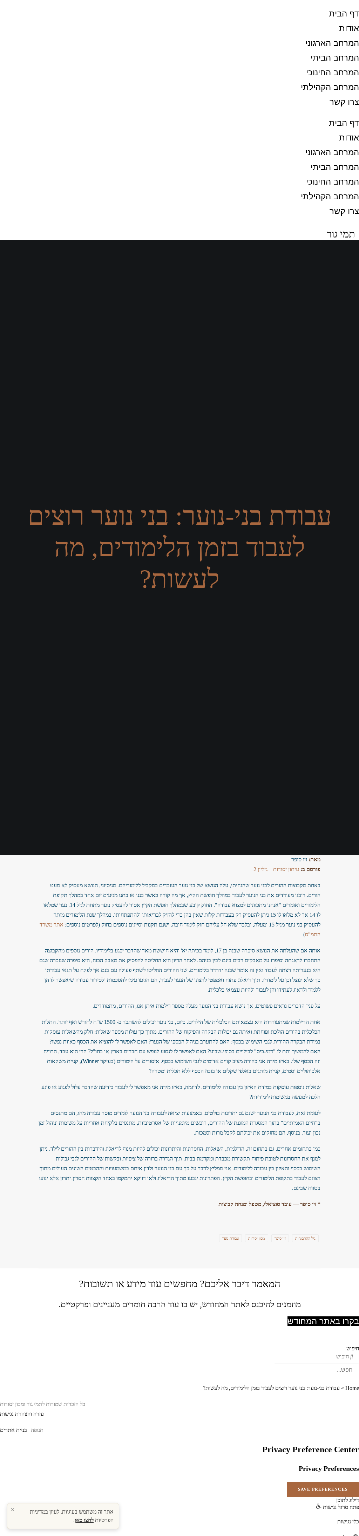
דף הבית (344, 13)
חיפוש (352, 1348)
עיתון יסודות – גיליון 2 (276, 869)
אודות (349, 28)
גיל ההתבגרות (305, 1238)
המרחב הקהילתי (330, 87)
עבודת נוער (230, 1238)
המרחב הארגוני (332, 43)
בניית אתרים (13, 1430)
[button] (337, 1507)
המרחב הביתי (335, 57)
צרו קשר (344, 101)
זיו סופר (280, 1238)
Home (352, 1388)
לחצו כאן (84, 1520)
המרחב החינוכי (332, 72)
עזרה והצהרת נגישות (22, 1414)
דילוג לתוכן (347, 1500)
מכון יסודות (256, 1238)
